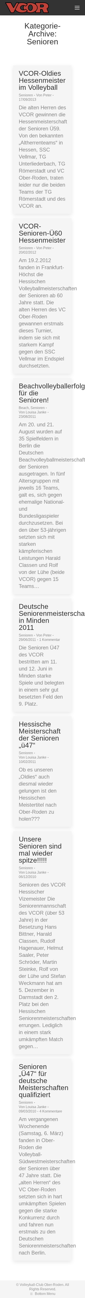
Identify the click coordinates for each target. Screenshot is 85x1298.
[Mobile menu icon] (77, 7)
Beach (24, 408)
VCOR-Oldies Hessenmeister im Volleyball (42, 80)
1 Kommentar (49, 640)
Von (43, 95)
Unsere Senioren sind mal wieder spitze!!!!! (40, 849)
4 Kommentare (50, 1111)
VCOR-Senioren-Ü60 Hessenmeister (42, 233)
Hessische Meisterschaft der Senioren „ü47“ (40, 734)
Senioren (26, 95)
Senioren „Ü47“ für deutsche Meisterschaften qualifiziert (43, 1081)
